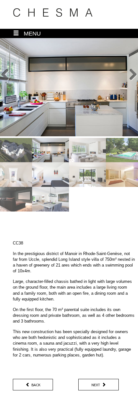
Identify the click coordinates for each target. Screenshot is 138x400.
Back (35, 384)
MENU (30, 33)
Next (95, 384)
